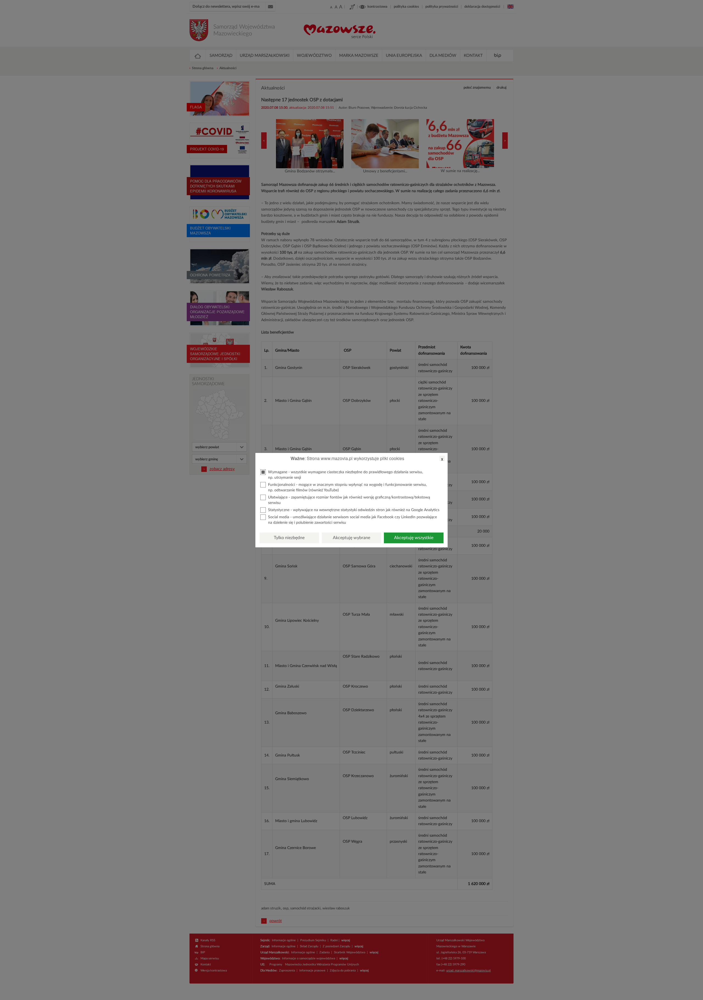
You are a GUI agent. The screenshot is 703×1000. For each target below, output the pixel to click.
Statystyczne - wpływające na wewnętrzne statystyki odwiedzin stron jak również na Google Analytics (353, 510)
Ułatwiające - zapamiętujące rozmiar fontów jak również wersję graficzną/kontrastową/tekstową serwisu (349, 500)
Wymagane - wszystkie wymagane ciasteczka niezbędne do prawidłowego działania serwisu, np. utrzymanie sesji (345, 475)
